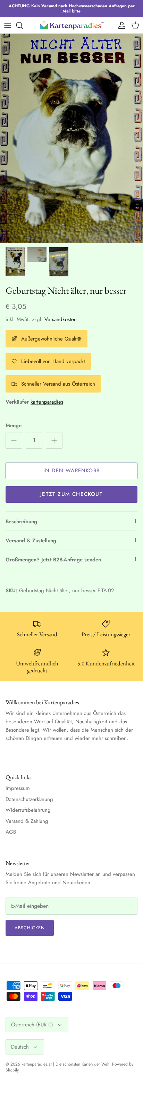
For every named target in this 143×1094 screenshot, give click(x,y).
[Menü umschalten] (7, 25)
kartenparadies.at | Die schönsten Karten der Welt (65, 1064)
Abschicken (30, 927)
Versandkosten (60, 319)
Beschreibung (21, 521)
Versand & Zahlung (27, 821)
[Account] (120, 25)
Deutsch (20, 1047)
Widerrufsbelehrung (28, 810)
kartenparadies (47, 402)
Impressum (18, 788)
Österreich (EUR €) (32, 1024)
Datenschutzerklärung (29, 799)
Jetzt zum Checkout (71, 494)
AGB (11, 832)
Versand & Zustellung (31, 540)
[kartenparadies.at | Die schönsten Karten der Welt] (71, 25)
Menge (14, 425)
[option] (71, 138)
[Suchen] (23, 25)
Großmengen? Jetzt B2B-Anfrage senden (53, 559)
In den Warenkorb (71, 470)
